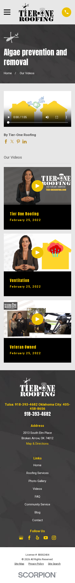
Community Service (37, 504)
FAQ (37, 496)
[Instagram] (54, 538)
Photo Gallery (37, 481)
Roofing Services (37, 473)
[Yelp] (37, 538)
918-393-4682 (37, 414)
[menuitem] (19, 564)
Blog (37, 512)
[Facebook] (29, 538)
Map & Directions (37, 443)
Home (37, 465)
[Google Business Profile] (21, 538)
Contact (37, 520)
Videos (37, 489)
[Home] (36, 12)
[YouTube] (46, 538)
